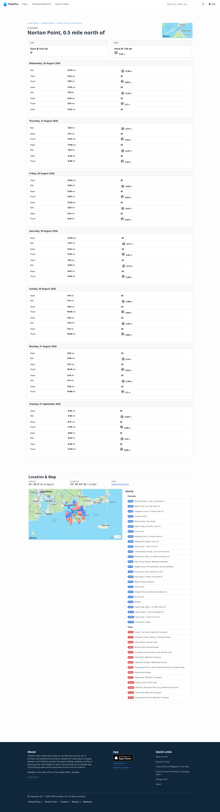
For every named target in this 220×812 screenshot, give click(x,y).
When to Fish (162, 757)
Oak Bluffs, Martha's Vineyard (144, 657)
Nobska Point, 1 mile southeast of (146, 501)
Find (213, 4)
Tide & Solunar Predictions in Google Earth (172, 773)
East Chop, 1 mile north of (143, 546)
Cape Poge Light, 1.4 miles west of (147, 607)
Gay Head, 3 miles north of (144, 617)
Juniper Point (137, 516)
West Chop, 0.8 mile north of (144, 526)
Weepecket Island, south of (143, 541)
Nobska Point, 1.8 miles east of (145, 536)
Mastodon (87, 802)
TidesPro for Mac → (122, 767)
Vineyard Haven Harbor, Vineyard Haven (149, 637)
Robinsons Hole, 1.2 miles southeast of (148, 556)
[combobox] (183, 4)
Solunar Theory (163, 762)
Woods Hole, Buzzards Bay (143, 647)
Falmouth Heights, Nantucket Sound (147, 662)
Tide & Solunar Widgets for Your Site (172, 766)
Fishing (41, 4)
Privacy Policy (34, 802)
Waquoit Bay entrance (141, 582)
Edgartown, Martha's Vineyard (145, 677)
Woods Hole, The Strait (141, 521)
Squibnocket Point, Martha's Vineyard (148, 697)
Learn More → (34, 777)
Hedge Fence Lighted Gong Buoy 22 (147, 592)
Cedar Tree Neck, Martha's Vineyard (147, 632)
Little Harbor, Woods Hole (142, 642)
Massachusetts (48, 23)
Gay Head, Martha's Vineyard (144, 692)
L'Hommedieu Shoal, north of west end (148, 551)
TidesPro (13, 4)
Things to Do (161, 779)
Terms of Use (51, 802)
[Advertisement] (110, 15)
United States (33, 23)
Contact (64, 802)
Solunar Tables (62, 4)
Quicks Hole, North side (142, 682)
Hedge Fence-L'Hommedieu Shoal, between (151, 566)
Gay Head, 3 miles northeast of (145, 576)
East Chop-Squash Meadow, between (148, 561)
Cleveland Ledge (139, 622)
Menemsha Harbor (139, 672)
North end (136, 531)
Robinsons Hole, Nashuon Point (145, 571)
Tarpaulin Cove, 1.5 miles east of (145, 511)
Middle (134, 602)
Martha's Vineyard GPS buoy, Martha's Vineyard (153, 687)
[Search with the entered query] (203, 4)
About (158, 784)
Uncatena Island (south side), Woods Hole (150, 652)
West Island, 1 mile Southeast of (146, 612)
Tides (24, 4)
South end (136, 587)
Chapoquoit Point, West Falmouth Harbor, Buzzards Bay (156, 667)
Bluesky (75, 802)
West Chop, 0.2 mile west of (144, 506)
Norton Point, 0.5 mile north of (70, 23)
